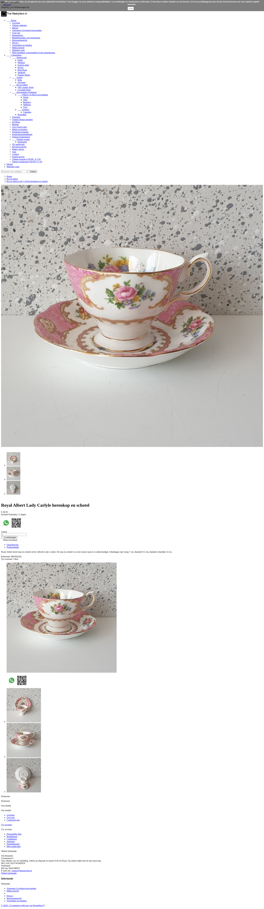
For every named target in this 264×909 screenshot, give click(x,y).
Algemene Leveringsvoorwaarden (27, 30)
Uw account (6, 825)
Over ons (16, 33)
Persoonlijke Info (14, 834)
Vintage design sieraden (22, 119)
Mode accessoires (19, 129)
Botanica (27, 102)
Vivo (25, 107)
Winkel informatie (9, 873)
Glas (14, 152)
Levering (16, 23)
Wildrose (27, 105)
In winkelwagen (9, 537)
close (130, 8)
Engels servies (18, 157)
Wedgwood (19, 57)
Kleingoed (22, 142)
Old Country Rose (26, 87)
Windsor (21, 62)
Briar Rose (22, 70)
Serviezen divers (19, 147)
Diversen (21, 82)
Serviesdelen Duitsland (24, 92)
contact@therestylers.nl (22, 870)
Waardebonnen (13, 844)
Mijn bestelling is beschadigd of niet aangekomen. (33, 52)
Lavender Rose (24, 90)
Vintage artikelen (19, 25)
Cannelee (27, 112)
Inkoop (15, 28)
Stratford (21, 72)
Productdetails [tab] (13, 547)
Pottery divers (18, 149)
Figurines (16, 117)
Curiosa (15, 154)
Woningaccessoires (20, 132)
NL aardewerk (18, 144)
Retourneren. (17, 35)
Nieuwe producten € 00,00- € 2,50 (27, 161)
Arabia (17, 77)
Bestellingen (12, 836)
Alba (25, 100)
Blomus (15, 124)
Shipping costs (18, 50)
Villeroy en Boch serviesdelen (33, 95)
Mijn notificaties (14, 846)
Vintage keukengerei (21, 137)
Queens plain (23, 65)
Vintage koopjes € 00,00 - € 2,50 (26, 159)
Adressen (11, 841)
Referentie (6, 556)
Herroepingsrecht (19, 40)
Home (11, 20)
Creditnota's (12, 839)
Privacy (15, 43)
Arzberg (23, 109)
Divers (20, 67)
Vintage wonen (21, 139)
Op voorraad (6, 559)
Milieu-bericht (18, 48)
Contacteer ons (13, 820)
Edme (20, 60)
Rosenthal (22, 114)
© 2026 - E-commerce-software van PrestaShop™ (23, 905)
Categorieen (14, 55)
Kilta (20, 80)
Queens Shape (24, 75)
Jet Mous (16, 122)
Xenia (25, 97)
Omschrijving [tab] (12, 545)
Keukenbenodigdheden (22, 134)
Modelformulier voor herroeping (26, 38)
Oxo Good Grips (19, 127)
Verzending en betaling (22, 45)
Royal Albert (20, 85)
